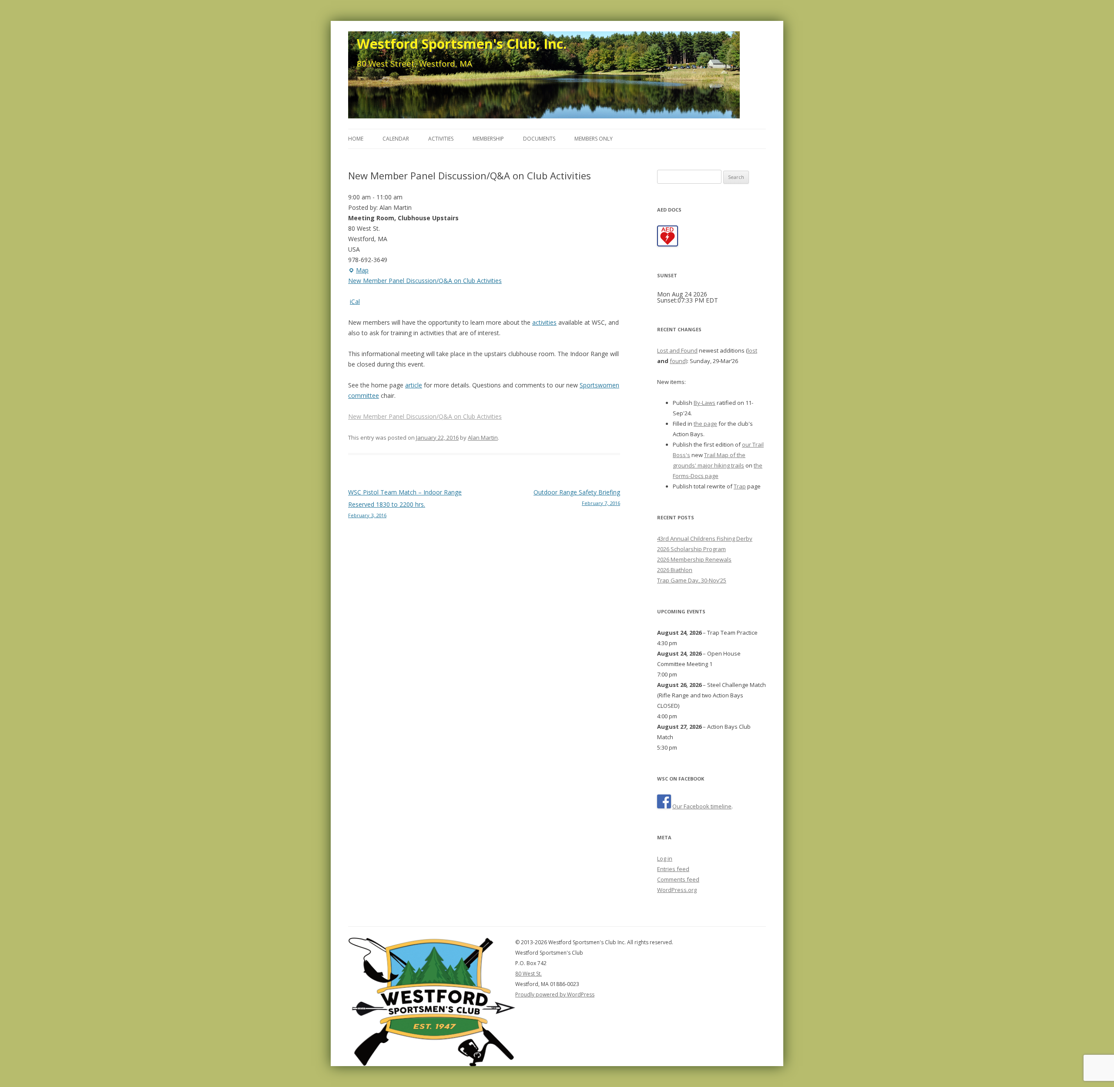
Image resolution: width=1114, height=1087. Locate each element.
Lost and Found (677, 350)
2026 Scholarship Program (691, 549)
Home (355, 138)
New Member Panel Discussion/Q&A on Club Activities (425, 280)
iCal (355, 301)
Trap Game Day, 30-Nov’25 (691, 580)
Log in (664, 858)
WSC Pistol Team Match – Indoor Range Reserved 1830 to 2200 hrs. (405, 503)
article (413, 385)
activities (544, 322)
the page (705, 423)
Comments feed (678, 879)
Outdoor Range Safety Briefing (577, 497)
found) (678, 361)
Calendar (396, 138)
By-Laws (704, 403)
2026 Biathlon (674, 570)
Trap (740, 486)
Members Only (593, 138)
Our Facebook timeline (701, 806)
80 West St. (528, 973)
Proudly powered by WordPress (554, 994)
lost (752, 350)
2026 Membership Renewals (694, 559)
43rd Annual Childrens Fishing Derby (704, 538)
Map (358, 271)
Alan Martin (483, 437)
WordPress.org (677, 890)
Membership (488, 138)
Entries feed (673, 869)
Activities (440, 138)
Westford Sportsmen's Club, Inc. (462, 43)
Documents (539, 138)
